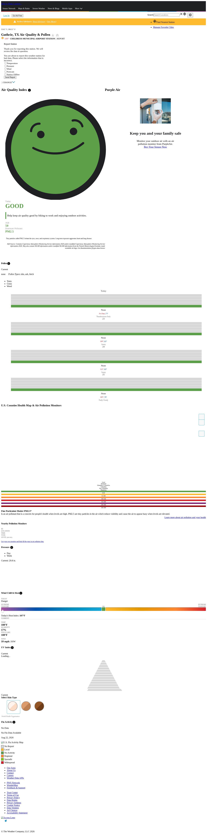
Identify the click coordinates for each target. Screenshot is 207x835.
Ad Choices (12, 810)
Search (150, 15)
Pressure (10, 66)
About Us (11, 770)
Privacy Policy (13, 797)
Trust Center (12, 792)
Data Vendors (13, 808)
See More (51, 21)
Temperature (12, 63)
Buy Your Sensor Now (155, 146)
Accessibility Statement (17, 813)
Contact (10, 773)
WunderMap (12, 785)
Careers (10, 775)
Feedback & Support (16, 788)
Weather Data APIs (15, 778)
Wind (9, 69)
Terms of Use (13, 795)
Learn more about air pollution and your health (185, 517)
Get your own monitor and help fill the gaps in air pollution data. (22, 542)
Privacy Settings (14, 803)
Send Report (10, 77)
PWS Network (13, 783)
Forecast (10, 72)
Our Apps (11, 768)
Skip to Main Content (11, 4)
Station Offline (13, 74)
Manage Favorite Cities (163, 27)
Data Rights (12, 800)
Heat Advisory (39, 21)
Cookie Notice (13, 805)
